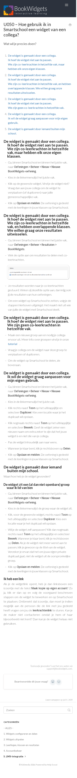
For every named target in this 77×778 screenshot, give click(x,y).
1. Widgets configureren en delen (20, 733)
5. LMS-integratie (14, 756)
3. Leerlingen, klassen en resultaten (21, 745)
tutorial (12, 343)
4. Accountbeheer (13, 750)
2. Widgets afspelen (14, 739)
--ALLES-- (8, 728)
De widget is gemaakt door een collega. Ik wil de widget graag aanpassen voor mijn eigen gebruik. (38, 118)
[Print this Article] (70, 25)
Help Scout (52, 764)
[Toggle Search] (69, 710)
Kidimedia (25, 764)
